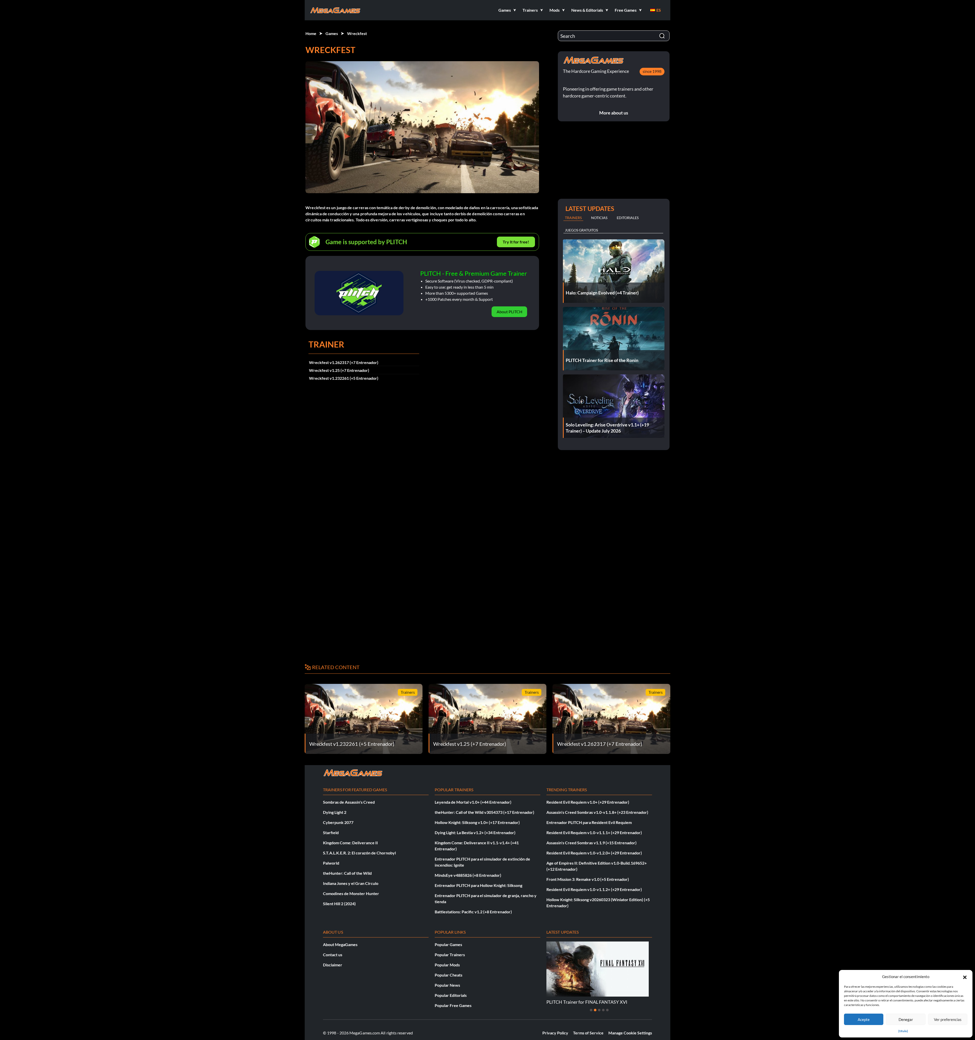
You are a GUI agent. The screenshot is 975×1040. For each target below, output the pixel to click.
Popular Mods (447, 964)
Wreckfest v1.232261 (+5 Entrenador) (343, 378)
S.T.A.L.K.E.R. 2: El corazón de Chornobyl (359, 852)
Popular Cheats (448, 974)
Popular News (447, 985)
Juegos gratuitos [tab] (581, 230)
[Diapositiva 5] (607, 1010)
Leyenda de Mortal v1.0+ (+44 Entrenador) (473, 802)
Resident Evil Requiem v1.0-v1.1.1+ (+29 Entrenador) (594, 832)
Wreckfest (357, 33)
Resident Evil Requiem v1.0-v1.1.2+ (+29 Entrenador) (594, 889)
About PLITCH (509, 311)
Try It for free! (516, 241)
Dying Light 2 (334, 812)
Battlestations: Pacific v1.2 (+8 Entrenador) (473, 911)
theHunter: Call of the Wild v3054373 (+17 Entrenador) (484, 812)
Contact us (332, 954)
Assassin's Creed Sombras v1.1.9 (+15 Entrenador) (591, 842)
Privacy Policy (555, 1032)
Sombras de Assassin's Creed (349, 802)
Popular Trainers (450, 954)
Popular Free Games (453, 1005)
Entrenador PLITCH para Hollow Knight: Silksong (478, 885)
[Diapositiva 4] (603, 1010)
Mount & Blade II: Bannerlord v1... (580, 1002)
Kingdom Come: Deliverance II (350, 842)
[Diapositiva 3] (599, 1010)
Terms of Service (588, 1032)
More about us (613, 112)
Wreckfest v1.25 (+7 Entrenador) (339, 370)
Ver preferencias (948, 1019)
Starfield (331, 832)
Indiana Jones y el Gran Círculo (350, 883)
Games (332, 33)
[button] (964, 976)
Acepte (864, 1019)
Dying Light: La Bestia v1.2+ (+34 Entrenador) (475, 832)
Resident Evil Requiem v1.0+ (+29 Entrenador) (587, 802)
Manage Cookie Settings (630, 1032)
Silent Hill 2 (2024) (339, 903)
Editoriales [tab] (628, 218)
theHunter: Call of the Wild (347, 873)
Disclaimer (332, 964)
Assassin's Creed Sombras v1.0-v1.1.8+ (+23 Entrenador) (597, 812)
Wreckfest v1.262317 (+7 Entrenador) (343, 362)
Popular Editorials (451, 995)
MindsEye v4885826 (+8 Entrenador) (468, 875)
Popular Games (448, 944)
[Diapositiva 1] (591, 1010)
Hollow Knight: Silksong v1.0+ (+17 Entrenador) (477, 822)
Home (310, 33)
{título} (903, 1031)
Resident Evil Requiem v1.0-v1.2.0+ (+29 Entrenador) (594, 852)
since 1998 (652, 71)
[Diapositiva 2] (595, 1010)
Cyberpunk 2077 (338, 822)
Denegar (906, 1019)
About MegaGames (340, 944)
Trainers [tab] (573, 218)
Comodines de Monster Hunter (351, 893)
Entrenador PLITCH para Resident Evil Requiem (589, 822)
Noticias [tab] (599, 218)
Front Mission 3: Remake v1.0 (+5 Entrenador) (587, 879)
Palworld (331, 863)
